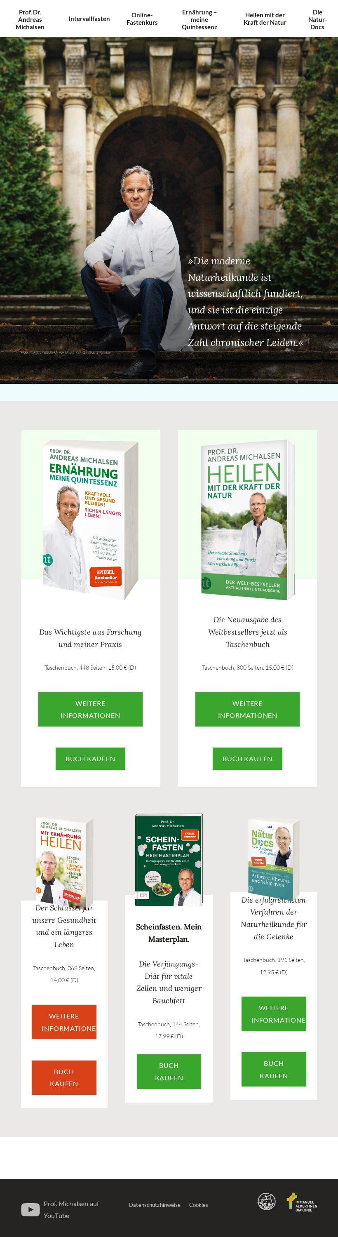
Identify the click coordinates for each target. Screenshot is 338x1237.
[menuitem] (30, 19)
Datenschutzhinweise (155, 1205)
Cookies (199, 1205)
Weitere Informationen (90, 709)
